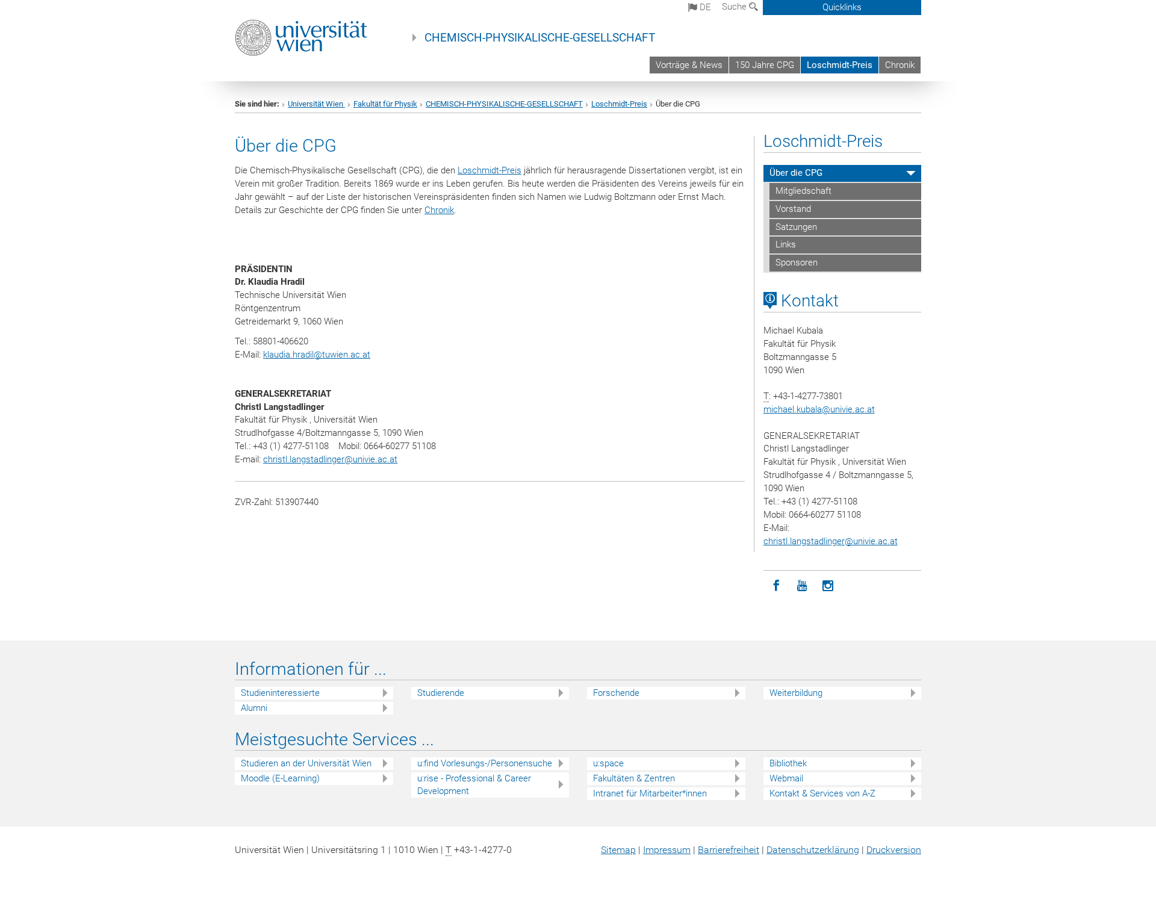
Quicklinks (842, 7)
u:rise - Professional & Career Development (474, 784)
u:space (608, 763)
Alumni (254, 708)
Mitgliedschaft (803, 190)
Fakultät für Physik (385, 103)
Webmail (786, 778)
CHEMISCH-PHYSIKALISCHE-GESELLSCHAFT (539, 38)
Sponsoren (796, 262)
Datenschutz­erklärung (812, 849)
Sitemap (618, 849)
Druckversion (893, 849)
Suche (735, 6)
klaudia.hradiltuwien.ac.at (316, 354)
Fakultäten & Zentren (634, 778)
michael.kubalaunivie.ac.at (819, 409)
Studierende (440, 692)
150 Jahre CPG (764, 65)
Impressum (667, 849)
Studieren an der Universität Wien (306, 763)
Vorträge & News (689, 65)
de (704, 7)
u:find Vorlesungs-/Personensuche (484, 763)
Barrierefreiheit (728, 849)
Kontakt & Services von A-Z (822, 793)
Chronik (900, 65)
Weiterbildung (795, 692)
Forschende (616, 692)
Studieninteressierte (280, 692)
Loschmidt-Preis (839, 65)
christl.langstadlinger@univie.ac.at (330, 459)
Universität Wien (316, 103)
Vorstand (793, 208)
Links (785, 244)
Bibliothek (788, 763)
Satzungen (796, 227)
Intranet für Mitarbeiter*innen (650, 793)
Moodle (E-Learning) (280, 778)
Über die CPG (795, 172)
